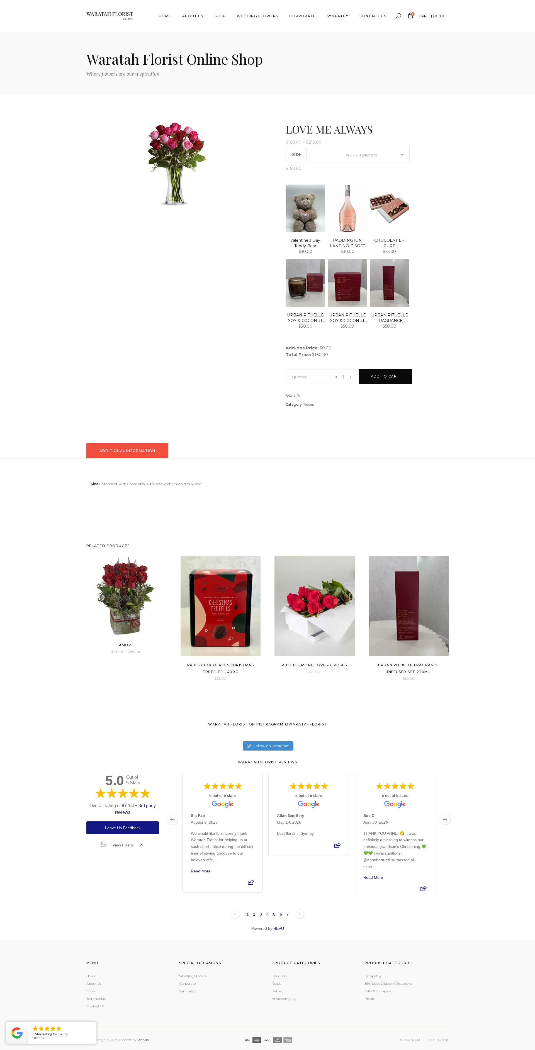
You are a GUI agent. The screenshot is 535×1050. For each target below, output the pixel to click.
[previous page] (172, 819)
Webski (143, 1040)
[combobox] (374, 154)
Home (91, 976)
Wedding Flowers (192, 976)
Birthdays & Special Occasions (388, 983)
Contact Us (95, 1006)
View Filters (123, 845)
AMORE (126, 645)
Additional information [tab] (127, 451)
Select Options (113, 651)
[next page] (445, 819)
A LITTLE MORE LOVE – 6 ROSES (314, 665)
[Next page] (299, 914)
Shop (90, 991)
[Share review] (251, 884)
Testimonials (96, 998)
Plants (369, 998)
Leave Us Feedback (122, 828)
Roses (308, 404)
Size (296, 154)
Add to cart (385, 376)
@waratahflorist (305, 724)
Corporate (187, 983)
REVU (278, 928)
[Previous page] (235, 914)
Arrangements (283, 998)
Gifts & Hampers (377, 991)
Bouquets (279, 976)
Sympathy (187, 991)
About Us (93, 983)
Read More (201, 871)
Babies (277, 991)
